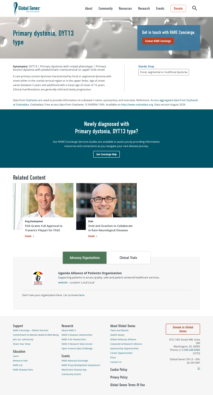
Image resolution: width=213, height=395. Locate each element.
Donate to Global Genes (183, 329)
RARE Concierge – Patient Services (30, 330)
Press (113, 357)
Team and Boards (119, 330)
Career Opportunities (121, 352)
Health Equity (117, 334)
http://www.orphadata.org (137, 104)
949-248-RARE (192, 350)
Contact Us (115, 362)
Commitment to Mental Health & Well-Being (36, 334)
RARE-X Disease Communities (77, 334)
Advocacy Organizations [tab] (85, 257)
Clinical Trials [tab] (128, 257)
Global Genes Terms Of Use (127, 385)
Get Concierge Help (106, 154)
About (88, 8)
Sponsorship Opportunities (124, 348)
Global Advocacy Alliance (123, 339)
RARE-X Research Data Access (77, 343)
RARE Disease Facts (23, 369)
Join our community (23, 339)
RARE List (18, 365)
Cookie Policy (118, 369)
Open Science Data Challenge (77, 348)
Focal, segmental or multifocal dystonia (163, 72)
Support (18, 326)
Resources (125, 8)
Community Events (71, 374)
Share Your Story (21, 343)
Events (160, 8)
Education (19, 351)
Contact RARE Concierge (158, 41)
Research (144, 8)
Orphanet (32, 100)
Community (106, 8)
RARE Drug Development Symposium (81, 365)
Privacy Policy (119, 377)
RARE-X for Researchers (74, 339)
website (63, 282)
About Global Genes (122, 326)
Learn (16, 356)
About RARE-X (69, 330)
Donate (178, 8)
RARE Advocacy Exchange (75, 360)
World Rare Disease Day (74, 369)
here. (82, 295)
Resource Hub (20, 360)
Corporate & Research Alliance (126, 343)
